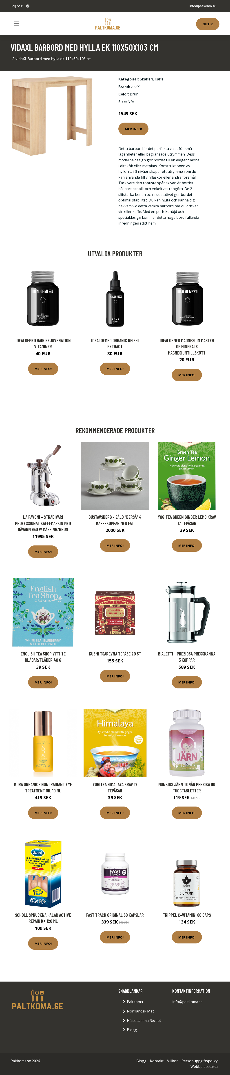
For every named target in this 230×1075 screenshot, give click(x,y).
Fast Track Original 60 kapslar (115, 915)
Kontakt (157, 1060)
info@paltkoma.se (203, 6)
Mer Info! (133, 129)
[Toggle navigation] (17, 23)
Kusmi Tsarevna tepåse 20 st (115, 653)
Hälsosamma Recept (144, 1020)
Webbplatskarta (204, 1066)
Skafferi (146, 79)
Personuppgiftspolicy (199, 1060)
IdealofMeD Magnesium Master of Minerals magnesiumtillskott (187, 346)
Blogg (132, 1029)
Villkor (172, 1060)
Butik (208, 24)
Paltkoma (135, 1001)
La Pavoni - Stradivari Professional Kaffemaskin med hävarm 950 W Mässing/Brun (43, 523)
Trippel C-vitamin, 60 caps (187, 915)
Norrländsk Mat (140, 1011)
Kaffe (159, 79)
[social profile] (27, 6)
